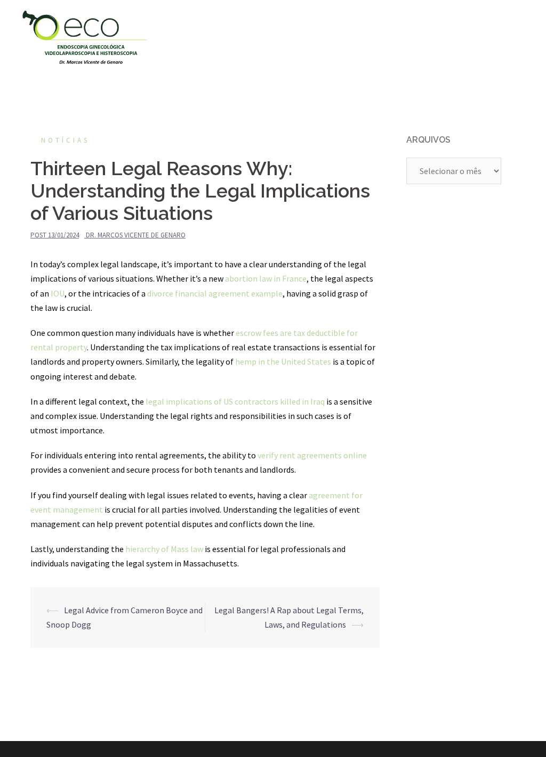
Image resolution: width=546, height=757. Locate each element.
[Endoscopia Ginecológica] (84, 36)
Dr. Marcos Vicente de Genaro (136, 235)
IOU (58, 293)
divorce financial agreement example (215, 293)
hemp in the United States (283, 361)
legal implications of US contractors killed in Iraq (235, 401)
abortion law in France (266, 278)
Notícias (65, 140)
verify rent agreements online (312, 455)
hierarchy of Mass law (164, 549)
